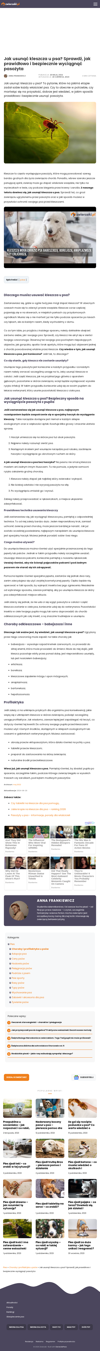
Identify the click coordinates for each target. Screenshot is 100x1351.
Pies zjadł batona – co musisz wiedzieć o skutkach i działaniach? (82, 1165)
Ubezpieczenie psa (15, 1316)
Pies (12, 944)
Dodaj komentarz (17, 1077)
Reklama (39, 1341)
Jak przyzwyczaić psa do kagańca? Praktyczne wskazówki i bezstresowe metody (51, 1030)
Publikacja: (51, 75)
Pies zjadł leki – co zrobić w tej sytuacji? (16, 1165)
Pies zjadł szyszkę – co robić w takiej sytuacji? (48, 1245)
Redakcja (29, 1341)
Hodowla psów (20, 963)
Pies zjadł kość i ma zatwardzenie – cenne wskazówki (15, 1245)
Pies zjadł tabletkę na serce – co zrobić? (50, 1205)
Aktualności (12, 1302)
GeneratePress (61, 1347)
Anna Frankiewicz (17, 76)
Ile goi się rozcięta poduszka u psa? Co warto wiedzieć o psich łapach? (81, 1125)
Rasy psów (18, 982)
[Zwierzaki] (10, 4)
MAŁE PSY (71, 1327)
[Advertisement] (50, 30)
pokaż (22, 279)
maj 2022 (17, 784)
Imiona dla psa (16, 1327)
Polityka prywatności (66, 1341)
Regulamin (50, 1341)
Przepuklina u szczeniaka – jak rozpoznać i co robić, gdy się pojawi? (16, 1125)
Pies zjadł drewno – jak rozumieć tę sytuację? (15, 1205)
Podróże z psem (21, 973)
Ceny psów (18, 958)
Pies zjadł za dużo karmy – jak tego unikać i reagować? (81, 1245)
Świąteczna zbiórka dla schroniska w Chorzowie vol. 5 (38, 1045)
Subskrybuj (86, 1077)
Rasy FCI (56, 1327)
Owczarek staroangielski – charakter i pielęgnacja (36, 1022)
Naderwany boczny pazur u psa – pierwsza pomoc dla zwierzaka (49, 1125)
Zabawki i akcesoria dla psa (28, 997)
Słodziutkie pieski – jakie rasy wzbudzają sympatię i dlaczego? (42, 1053)
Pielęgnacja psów (22, 968)
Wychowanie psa (22, 992)
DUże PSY (86, 1327)
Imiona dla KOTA (38, 1327)
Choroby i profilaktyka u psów (30, 949)
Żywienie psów (20, 1002)
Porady (10, 1307)
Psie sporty (18, 978)
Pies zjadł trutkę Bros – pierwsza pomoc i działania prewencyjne (49, 1165)
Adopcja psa (19, 953)
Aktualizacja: (54, 77)
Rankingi (10, 1312)
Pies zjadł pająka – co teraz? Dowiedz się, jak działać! (82, 1205)
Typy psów (18, 987)
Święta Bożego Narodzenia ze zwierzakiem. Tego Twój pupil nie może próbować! (51, 1038)
